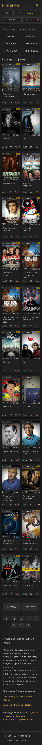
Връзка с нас (22, 740)
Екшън (26, 713)
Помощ (10, 740)
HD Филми (31, 43)
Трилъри (20, 716)
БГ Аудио (11, 43)
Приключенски (25, 719)
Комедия (9, 716)
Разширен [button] (9, 29)
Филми (11, 36)
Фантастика (9, 719)
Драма (34, 713)
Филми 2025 (31, 51)
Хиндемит (8, 705)
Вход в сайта (33, 13)
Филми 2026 (11, 51)
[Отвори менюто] (36, 5)
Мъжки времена (24, 705)
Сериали (31, 36)
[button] (7, 13)
